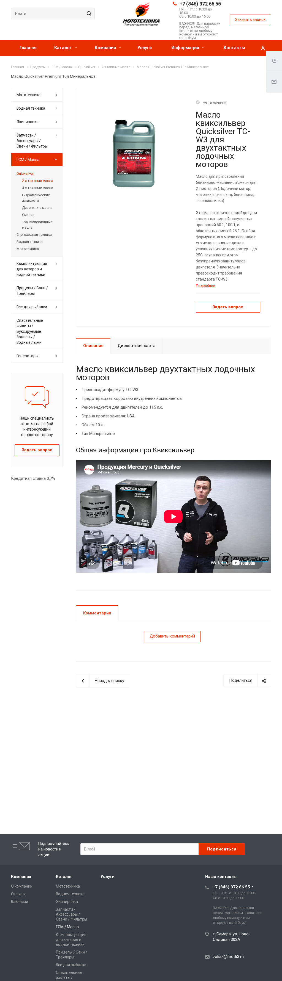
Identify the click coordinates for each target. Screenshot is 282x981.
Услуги (144, 47)
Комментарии (97, 613)
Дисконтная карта (137, 345)
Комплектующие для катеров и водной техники (32, 269)
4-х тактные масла (37, 188)
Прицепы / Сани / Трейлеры (32, 291)
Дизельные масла (37, 208)
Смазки (28, 215)
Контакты (234, 47)
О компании (21, 886)
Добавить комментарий (172, 636)
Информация (185, 47)
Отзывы (18, 894)
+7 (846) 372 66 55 (200, 4)
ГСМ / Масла (28, 159)
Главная (28, 47)
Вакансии (19, 901)
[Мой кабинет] (263, 48)
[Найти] (88, 13)
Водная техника (31, 108)
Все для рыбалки (32, 307)
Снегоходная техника (34, 234)
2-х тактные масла (37, 181)
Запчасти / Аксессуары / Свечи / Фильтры (32, 140)
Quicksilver (25, 173)
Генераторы (27, 356)
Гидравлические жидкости (36, 198)
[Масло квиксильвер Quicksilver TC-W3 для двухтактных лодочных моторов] (134, 153)
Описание (93, 345)
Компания (106, 47)
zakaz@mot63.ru (228, 956)
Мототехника (28, 95)
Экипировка (28, 122)
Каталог (63, 47)
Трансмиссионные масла (37, 224)
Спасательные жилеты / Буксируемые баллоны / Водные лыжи (30, 331)
